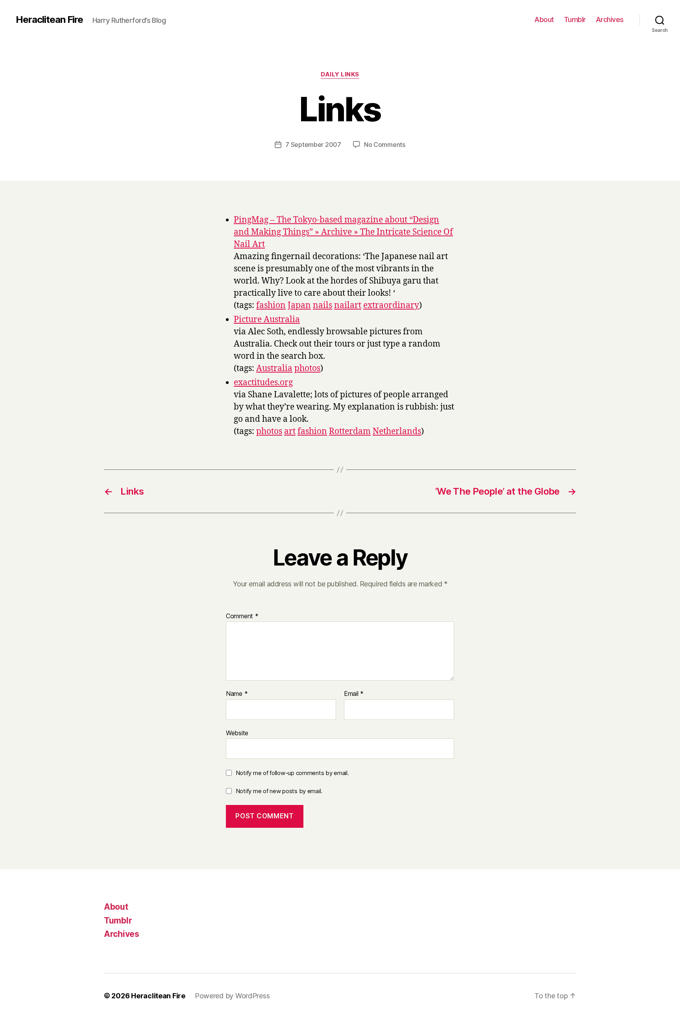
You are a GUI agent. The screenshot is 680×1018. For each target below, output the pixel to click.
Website (237, 732)
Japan (299, 305)
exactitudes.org (263, 382)
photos (307, 368)
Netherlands (397, 431)
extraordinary (391, 305)
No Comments (384, 144)
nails (322, 305)
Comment (242, 616)
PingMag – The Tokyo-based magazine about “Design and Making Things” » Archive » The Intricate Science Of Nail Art (343, 232)
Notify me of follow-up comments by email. (292, 773)
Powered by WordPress (232, 996)
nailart (347, 305)
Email (354, 693)
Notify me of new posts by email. (279, 791)
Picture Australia (267, 319)
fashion (271, 305)
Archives (610, 19)
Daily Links (340, 74)
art (290, 431)
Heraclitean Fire (49, 19)
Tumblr (575, 19)
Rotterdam (350, 431)
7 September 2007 (313, 144)
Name (237, 693)
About (544, 19)
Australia (274, 368)
